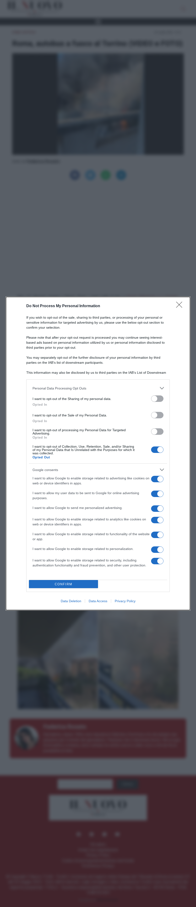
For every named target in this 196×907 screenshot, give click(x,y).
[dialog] (98, 453)
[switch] (157, 398)
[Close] (180, 306)
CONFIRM (63, 584)
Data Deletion (71, 601)
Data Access (98, 601)
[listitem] (98, 388)
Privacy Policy (125, 601)
